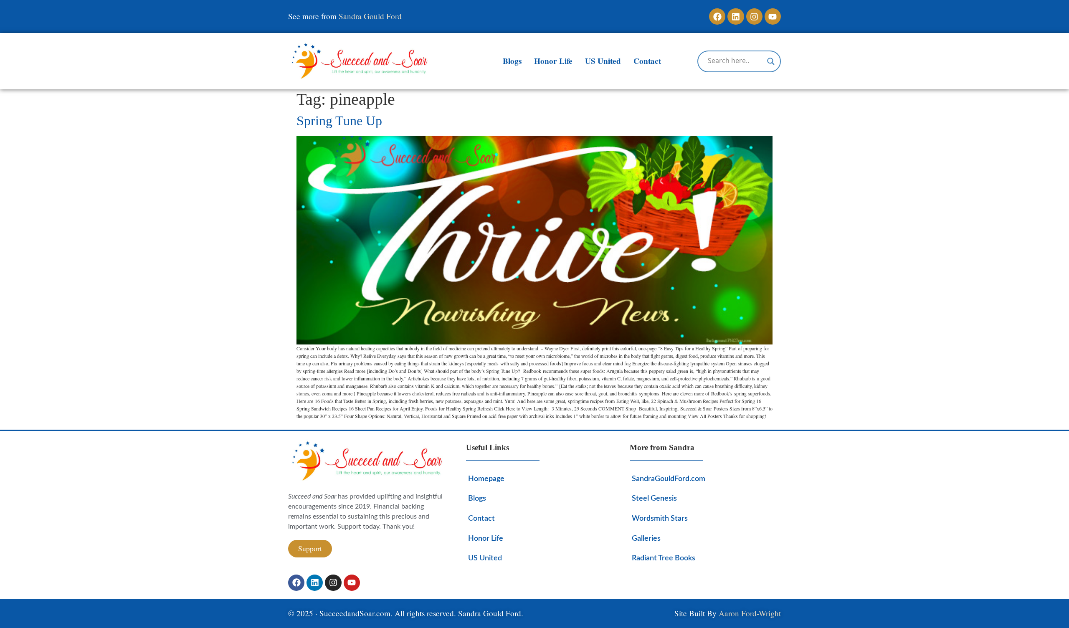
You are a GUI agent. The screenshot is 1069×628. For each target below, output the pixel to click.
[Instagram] (754, 16)
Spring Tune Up (339, 120)
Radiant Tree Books (663, 558)
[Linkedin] (735, 16)
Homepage (486, 478)
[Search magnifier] (771, 61)
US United (603, 61)
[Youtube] (773, 16)
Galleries (646, 538)
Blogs (512, 61)
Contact (647, 61)
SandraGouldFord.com (668, 478)
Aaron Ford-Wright (750, 613)
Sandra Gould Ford (370, 16)
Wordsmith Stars (660, 518)
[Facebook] (717, 16)
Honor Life (553, 61)
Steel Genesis (654, 498)
